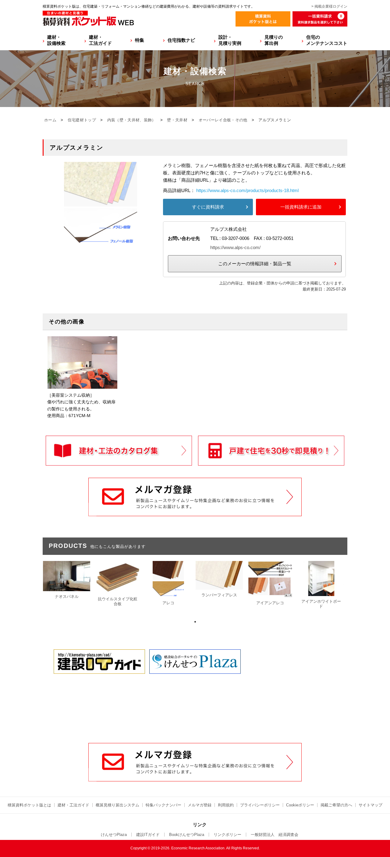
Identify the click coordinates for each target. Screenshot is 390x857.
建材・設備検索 (56, 40)
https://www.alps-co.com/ (235, 247)
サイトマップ (370, 805)
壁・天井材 (177, 120)
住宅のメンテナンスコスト (326, 40)
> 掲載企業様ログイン (329, 6)
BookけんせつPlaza (186, 834)
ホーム (50, 120)
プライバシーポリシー (260, 805)
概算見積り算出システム (117, 805)
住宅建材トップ (82, 120)
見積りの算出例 (273, 40)
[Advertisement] (195, 696)
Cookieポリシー (300, 805)
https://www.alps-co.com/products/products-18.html (247, 190)
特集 (139, 40)
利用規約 (226, 805)
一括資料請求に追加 (300, 206)
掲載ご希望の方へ (336, 805)
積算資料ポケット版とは (29, 805)
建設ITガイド (148, 834)
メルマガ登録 (199, 805)
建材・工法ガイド (100, 40)
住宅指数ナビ (181, 40)
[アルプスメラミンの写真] (100, 243)
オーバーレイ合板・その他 (223, 120)
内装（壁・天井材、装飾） (131, 120)
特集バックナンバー (163, 805)
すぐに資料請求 (208, 206)
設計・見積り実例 (229, 40)
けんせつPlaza (114, 834)
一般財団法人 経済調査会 (274, 834)
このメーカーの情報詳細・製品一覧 (254, 263)
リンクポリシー (227, 834)
